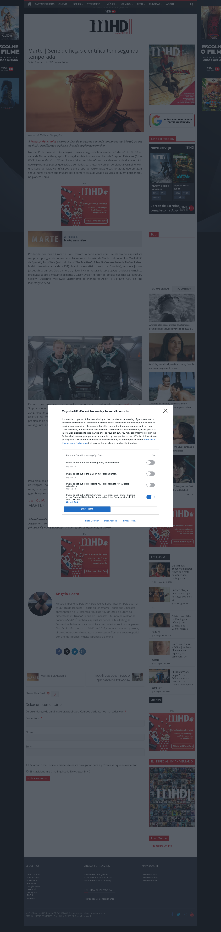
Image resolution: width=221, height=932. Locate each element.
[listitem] (110, 455)
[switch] (150, 462)
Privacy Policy (129, 520)
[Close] (166, 412)
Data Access (110, 520)
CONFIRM (87, 509)
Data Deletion (92, 520)
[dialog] (110, 466)
